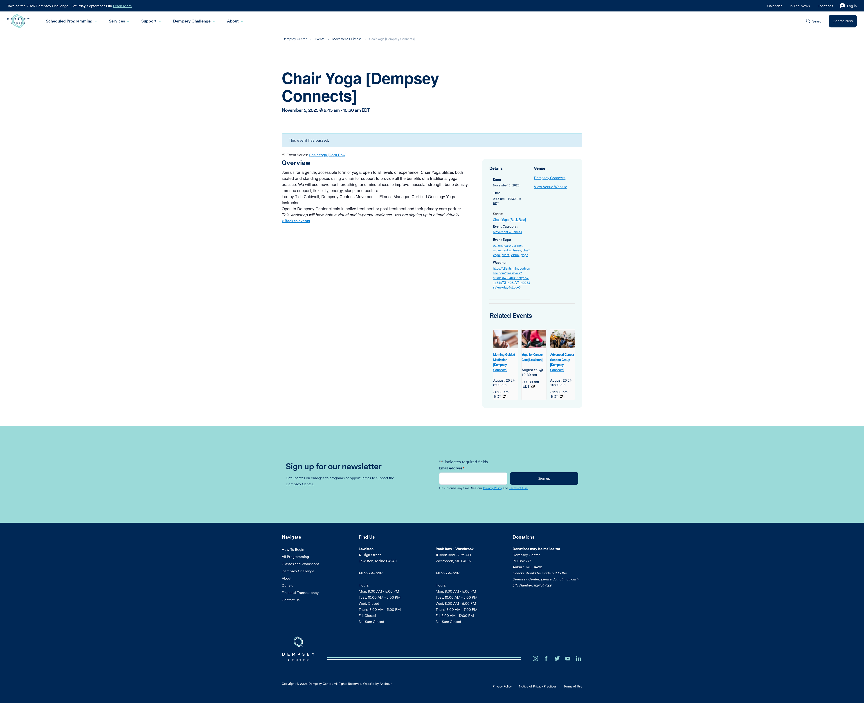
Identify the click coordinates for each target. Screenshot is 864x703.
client (505, 255)
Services (117, 21)
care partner (513, 245)
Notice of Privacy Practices (537, 686)
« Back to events (296, 220)
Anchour (386, 684)
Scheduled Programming (69, 21)
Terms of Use (518, 488)
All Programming (295, 556)
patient (498, 245)
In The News (800, 6)
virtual (515, 255)
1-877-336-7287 (371, 573)
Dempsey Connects (549, 177)
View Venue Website (550, 186)
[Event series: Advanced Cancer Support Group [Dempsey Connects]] (561, 396)
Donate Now (843, 21)
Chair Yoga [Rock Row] (509, 219)
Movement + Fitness (507, 232)
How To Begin (293, 549)
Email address (451, 468)
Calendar (774, 6)
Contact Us (290, 600)
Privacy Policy (492, 488)
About (233, 21)
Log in (852, 6)
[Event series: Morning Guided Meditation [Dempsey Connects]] (504, 396)
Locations (825, 6)
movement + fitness (507, 250)
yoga (524, 255)
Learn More (122, 6)
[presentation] (505, 339)
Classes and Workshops (300, 564)
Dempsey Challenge (192, 21)
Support (149, 21)
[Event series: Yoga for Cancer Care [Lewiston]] (533, 386)
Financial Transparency (300, 592)
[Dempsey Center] (18, 21)
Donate (287, 585)
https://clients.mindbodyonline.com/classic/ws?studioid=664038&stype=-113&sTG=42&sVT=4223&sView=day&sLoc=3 (511, 277)
